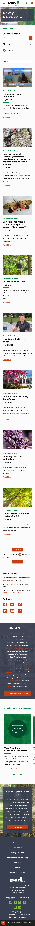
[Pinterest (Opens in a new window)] (20, 605)
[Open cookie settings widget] (3, 923)
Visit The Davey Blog (11, 769)
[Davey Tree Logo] (17, 879)
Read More (7, 117)
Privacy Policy (15, 912)
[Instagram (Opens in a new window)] (5, 611)
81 (13, 554)
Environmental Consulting (17, 858)
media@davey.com (13, 585)
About (11, 28)
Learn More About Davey (17, 694)
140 (7, 557)
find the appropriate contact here (16, 591)
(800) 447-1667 (8, 581)
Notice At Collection (12, 914)
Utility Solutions (17, 853)
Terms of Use (25, 914)
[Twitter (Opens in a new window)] (12, 605)
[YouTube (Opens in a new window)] (12, 611)
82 (17, 554)
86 (29, 554)
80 (11, 554)
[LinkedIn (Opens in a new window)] (20, 611)
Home (5, 28)
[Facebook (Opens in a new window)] (5, 605)
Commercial (17, 848)
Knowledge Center (17, 872)
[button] (14, 774)
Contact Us (17, 827)
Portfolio (17, 863)
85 (26, 554)
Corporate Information (17, 917)
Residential (17, 843)
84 (23, 554)
